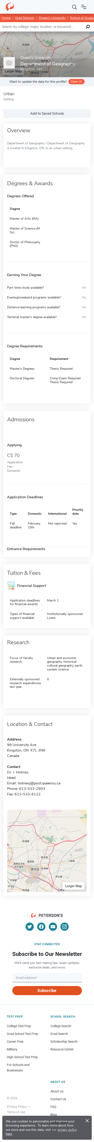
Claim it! (76, 81)
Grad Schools (24, 18)
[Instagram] (64, 927)
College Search (60, 1026)
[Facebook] (41, 927)
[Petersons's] (10, 7)
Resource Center (62, 1049)
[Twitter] (30, 927)
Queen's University (52, 18)
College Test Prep (19, 1026)
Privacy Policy (16, 1106)
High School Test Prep (22, 1057)
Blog (53, 1114)
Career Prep (15, 1041)
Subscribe (46, 990)
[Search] (74, 7)
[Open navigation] (83, 7)
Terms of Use (16, 1112)
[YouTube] (53, 927)
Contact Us (58, 1099)
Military (12, 1049)
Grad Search (59, 1034)
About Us (56, 1091)
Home (6, 18)
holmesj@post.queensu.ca (39, 783)
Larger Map (73, 886)
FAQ (53, 1107)
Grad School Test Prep (22, 1034)
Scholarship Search (64, 1041)
